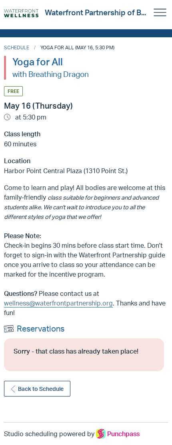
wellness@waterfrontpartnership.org (58, 303)
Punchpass (123, 434)
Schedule (16, 47)
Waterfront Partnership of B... (95, 12)
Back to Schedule (41, 388)
